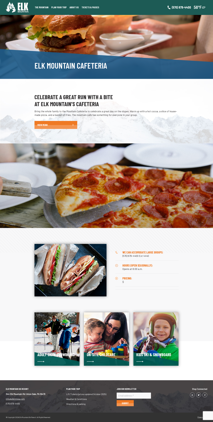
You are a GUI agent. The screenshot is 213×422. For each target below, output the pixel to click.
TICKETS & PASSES (90, 7)
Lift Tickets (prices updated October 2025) (86, 394)
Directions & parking (75, 404)
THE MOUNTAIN (41, 7)
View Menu (42, 124)
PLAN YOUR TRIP (59, 7)
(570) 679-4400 (13, 403)
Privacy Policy (202, 417)
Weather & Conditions (76, 399)
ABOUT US (74, 7)
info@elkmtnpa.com (15, 399)
